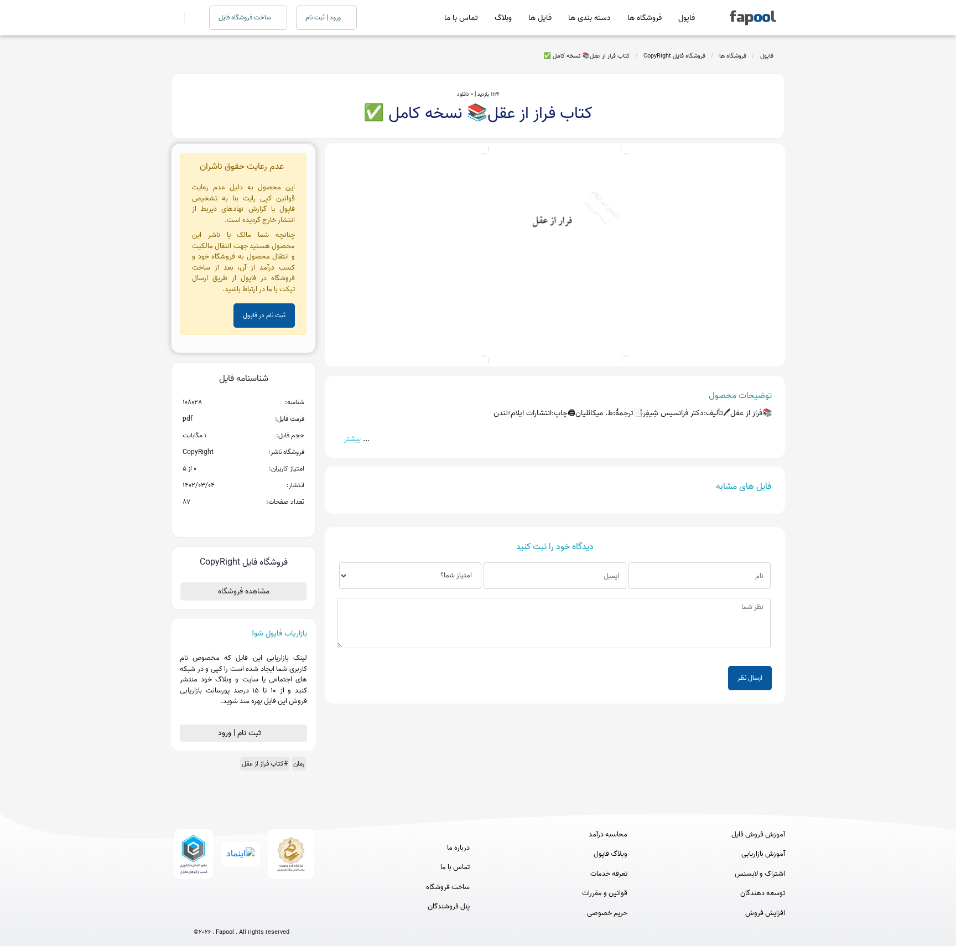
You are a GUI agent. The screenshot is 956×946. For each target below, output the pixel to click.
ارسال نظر (749, 678)
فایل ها (540, 18)
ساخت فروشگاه (448, 887)
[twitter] (262, 914)
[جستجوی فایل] (190, 17)
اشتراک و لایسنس (760, 874)
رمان (298, 763)
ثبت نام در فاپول (264, 315)
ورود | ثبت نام (323, 17)
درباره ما (458, 848)
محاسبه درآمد (608, 834)
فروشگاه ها (644, 18)
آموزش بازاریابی (763, 854)
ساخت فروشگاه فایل (246, 17)
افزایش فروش (765, 913)
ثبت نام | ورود (240, 733)
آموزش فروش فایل (758, 834)
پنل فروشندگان (449, 906)
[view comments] (257, 519)
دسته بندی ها (589, 18)
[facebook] (200, 914)
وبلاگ (503, 18)
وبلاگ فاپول (610, 854)
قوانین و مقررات (604, 893)
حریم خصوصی (607, 913)
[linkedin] (282, 914)
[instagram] (241, 914)
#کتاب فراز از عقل (265, 763)
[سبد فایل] (175, 17)
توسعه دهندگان (762, 893)
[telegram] (221, 914)
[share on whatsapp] (243, 519)
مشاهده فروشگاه (243, 591)
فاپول (686, 18)
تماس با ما (461, 18)
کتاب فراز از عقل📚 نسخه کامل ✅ (586, 56)
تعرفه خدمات (608, 874)
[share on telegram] (229, 519)
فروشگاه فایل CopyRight (674, 56)
